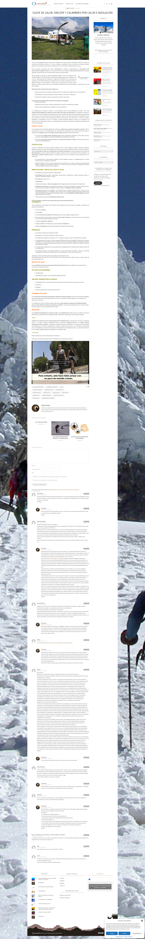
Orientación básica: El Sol (44, 903)
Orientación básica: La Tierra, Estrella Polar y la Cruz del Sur (47, 879)
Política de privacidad (128, 936)
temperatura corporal (48, 398)
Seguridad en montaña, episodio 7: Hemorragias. (60, 437)
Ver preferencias (137, 933)
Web (33, 472)
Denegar (124, 933)
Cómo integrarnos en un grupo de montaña (107, 109)
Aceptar (112, 933)
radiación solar (46, 395)
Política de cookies (119, 936)
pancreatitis (36, 395)
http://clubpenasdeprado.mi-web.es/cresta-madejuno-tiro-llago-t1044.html (54, 642)
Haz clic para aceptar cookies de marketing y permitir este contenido (60, 362)
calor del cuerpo (37, 389)
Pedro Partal (46, 405)
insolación (65, 392)
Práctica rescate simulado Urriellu (106, 80)
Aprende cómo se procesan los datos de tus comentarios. (65, 489)
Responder (86, 493)
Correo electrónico (36, 469)
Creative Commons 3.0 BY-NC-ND (54, 933)
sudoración (36, 398)
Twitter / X (62, 885)
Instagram (62, 880)
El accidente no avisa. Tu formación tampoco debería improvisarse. (107, 68)
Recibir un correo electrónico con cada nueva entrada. (45, 480)
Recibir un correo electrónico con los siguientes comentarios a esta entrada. (50, 476)
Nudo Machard (41, 891)
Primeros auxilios (70, 8)
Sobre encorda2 (58, 3)
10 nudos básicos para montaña (45, 886)
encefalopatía (59, 389)
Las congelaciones (41, 422)
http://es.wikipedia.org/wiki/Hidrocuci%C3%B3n (52, 558)
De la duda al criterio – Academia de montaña (107, 90)
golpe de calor (37, 392)
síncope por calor (58, 395)
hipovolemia (56, 392)
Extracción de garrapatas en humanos (79, 437)
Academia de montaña (82, 3)
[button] (142, 920)
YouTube (62, 878)
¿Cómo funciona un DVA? (106, 100)
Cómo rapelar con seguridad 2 (45, 899)
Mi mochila (40, 916)
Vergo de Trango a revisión (44, 912)
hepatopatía (47, 392)
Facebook (62, 883)
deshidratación (49, 389)
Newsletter (69, 3)
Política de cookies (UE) (65, 895)
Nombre (34, 465)
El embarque (41, 882)
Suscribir (98, 183)
